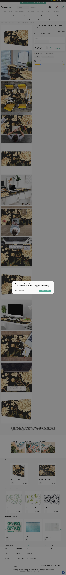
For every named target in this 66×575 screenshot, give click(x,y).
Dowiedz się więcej (29, 288)
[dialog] (33, 287)
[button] (19, 290)
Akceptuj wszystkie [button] (45, 290)
